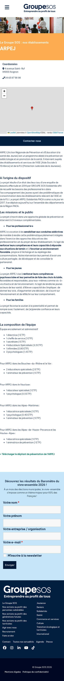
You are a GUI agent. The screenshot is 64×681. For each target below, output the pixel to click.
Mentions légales (13, 672)
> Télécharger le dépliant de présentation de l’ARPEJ (27, 454)
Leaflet (12, 132)
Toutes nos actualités (23, 641)
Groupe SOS (40, 667)
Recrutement (8, 631)
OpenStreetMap (33, 132)
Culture (40, 623)
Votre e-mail (13, 542)
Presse (49, 641)
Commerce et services (48, 619)
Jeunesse (41, 603)
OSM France (58, 132)
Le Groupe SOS (9, 603)
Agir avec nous (9, 627)
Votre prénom (12, 515)
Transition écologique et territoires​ (48, 628)
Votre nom (11, 502)
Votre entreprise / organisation (24, 529)
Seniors (40, 607)
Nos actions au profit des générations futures (14, 615)
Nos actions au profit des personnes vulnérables (14, 608)
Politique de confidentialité (36, 672)
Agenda (40, 641)
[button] (32, 108)
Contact (6, 641)
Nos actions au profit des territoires (14, 622)
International (43, 634)
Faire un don (8, 635)
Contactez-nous (32, 141)
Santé (39, 615)
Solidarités (42, 611)
